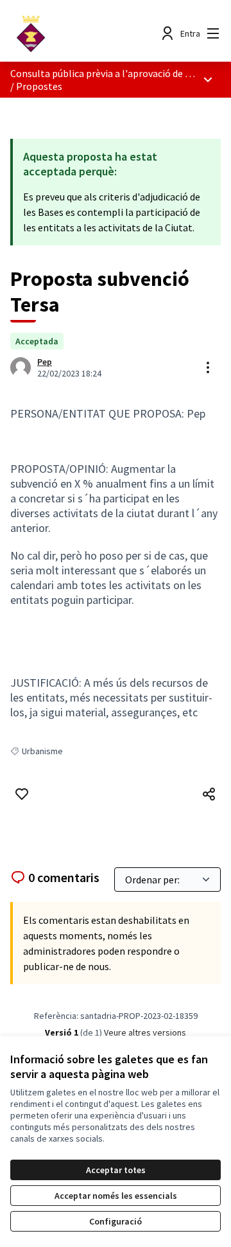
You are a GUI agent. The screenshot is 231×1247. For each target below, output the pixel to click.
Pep (44, 361)
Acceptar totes (116, 1170)
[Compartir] (209, 794)
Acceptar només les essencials (116, 1195)
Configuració (115, 1221)
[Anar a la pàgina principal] (88, 33)
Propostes (39, 86)
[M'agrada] (21, 794)
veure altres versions (145, 1032)
